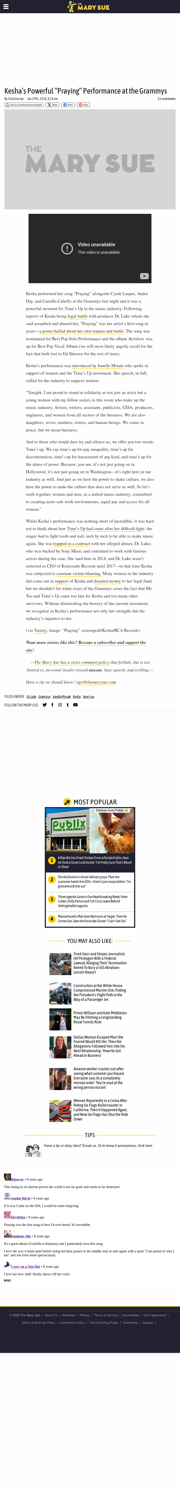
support (61, 581)
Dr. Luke (31, 696)
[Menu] (6, 6)
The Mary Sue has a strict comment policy (71, 662)
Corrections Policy (72, 1322)
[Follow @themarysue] (45, 707)
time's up (88, 696)
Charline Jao (16, 99)
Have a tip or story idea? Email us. (70, 1146)
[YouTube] (75, 707)
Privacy (85, 1315)
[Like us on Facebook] (52, 707)
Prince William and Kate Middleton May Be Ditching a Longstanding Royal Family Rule (100, 1017)
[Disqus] (90, 1227)
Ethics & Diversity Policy (38, 1322)
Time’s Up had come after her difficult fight (105, 528)
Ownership (130, 1322)
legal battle (78, 316)
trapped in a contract (71, 543)
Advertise (68, 1315)
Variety (40, 630)
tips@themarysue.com (96, 682)
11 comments (167, 98)
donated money (107, 581)
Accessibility (130, 1315)
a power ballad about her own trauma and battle (82, 331)
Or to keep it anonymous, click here (125, 1146)
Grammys (44, 696)
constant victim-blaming (78, 573)
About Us (51, 1315)
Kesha (77, 696)
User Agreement (155, 1315)
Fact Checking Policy (103, 1322)
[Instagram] (60, 707)
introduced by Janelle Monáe (98, 365)
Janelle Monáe (62, 696)
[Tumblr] (68, 707)
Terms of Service (106, 1315)
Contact (147, 1322)
